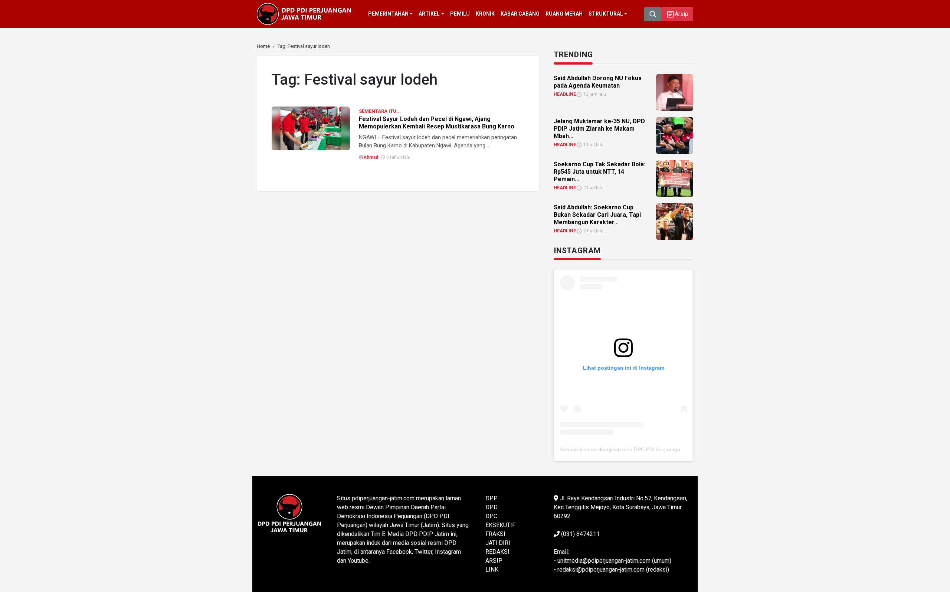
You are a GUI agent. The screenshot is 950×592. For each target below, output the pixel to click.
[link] (311, 127)
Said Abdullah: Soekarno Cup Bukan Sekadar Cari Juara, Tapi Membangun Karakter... (597, 215)
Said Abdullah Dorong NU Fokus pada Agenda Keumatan (598, 82)
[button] (677, 14)
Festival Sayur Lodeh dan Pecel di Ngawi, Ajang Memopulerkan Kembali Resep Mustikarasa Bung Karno (436, 122)
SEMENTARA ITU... (380, 111)
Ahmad (370, 157)
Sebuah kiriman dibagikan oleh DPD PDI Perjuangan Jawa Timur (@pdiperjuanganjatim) (663, 449)
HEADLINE (565, 94)
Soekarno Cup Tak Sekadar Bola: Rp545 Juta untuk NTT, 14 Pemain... (599, 172)
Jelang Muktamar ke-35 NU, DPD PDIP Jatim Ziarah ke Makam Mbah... (599, 129)
